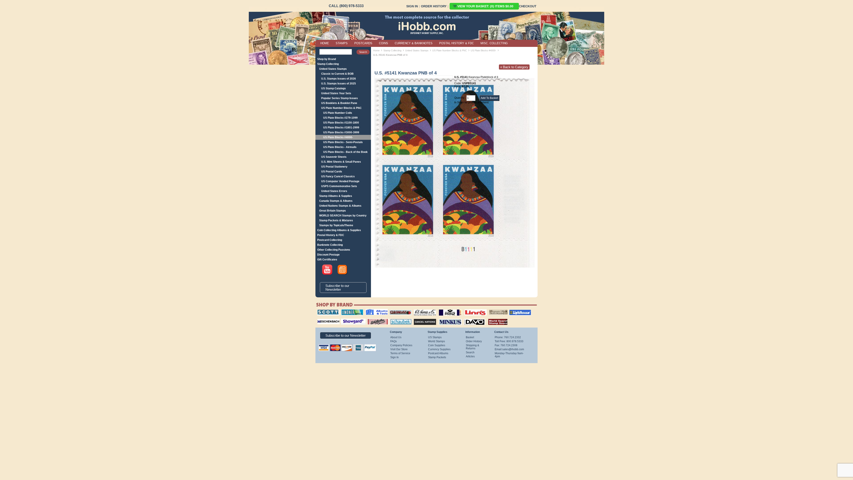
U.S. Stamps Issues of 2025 (338, 83)
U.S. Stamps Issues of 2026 (338, 78)
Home (376, 50)
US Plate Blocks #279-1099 (340, 117)
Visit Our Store (399, 349)
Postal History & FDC (330, 235)
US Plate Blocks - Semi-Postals (343, 142)
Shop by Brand (326, 59)
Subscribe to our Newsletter (337, 287)
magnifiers (321, 318)
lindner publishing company (350, 311)
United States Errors (334, 191)
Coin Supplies (436, 345)
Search (470, 352)
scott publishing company (324, 311)
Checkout (527, 6)
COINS (383, 43)
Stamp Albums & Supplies (335, 196)
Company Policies (401, 345)
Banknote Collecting (330, 244)
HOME (324, 43)
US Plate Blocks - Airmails (340, 147)
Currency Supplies (439, 349)
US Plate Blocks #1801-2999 (341, 127)
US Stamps (435, 337)
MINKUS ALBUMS (446, 318)
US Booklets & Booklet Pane (339, 103)
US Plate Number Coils (337, 112)
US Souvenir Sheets (334, 156)
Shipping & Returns (472, 347)
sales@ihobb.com (513, 349)
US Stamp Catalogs (333, 88)
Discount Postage (328, 254)
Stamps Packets (421, 318)
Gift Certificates (327, 259)
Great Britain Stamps (332, 210)
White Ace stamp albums (373, 320)
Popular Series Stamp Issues (339, 98)
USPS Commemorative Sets (339, 186)
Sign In (412, 6)
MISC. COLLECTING (494, 43)
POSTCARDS (363, 43)
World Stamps (436, 341)
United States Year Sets (336, 93)
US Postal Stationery (334, 166)
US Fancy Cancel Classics (338, 176)
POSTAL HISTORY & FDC (456, 43)
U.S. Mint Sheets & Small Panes (341, 161)
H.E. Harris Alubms (422, 309)
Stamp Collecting (328, 64)
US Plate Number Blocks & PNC (341, 108)
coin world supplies (399, 309)
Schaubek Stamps (398, 318)
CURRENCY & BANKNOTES (413, 43)
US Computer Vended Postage (340, 181)
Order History (433, 6)
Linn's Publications (470, 309)
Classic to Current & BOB (337, 73)
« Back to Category (514, 67)
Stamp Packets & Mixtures (336, 220)
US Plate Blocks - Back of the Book (345, 152)
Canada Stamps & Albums (336, 200)
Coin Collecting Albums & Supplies (339, 230)
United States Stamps (333, 68)
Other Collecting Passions (333, 249)
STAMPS (342, 43)
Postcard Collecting (329, 240)
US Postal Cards (331, 171)
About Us (395, 337)
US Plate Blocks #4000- (338, 137)
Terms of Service (400, 353)
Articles (470, 356)
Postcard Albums (438, 353)
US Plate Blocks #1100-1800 (341, 122)
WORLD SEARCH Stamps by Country (343, 215)
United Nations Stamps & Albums (340, 205)
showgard (345, 318)
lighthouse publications (514, 311)
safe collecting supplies (372, 311)
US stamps (489, 309)
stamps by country (494, 318)
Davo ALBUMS (468, 318)
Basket (470, 337)
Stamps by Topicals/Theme (336, 225)
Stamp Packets (437, 357)
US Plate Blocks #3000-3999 (341, 132)
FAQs (393, 341)
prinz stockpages (445, 309)
